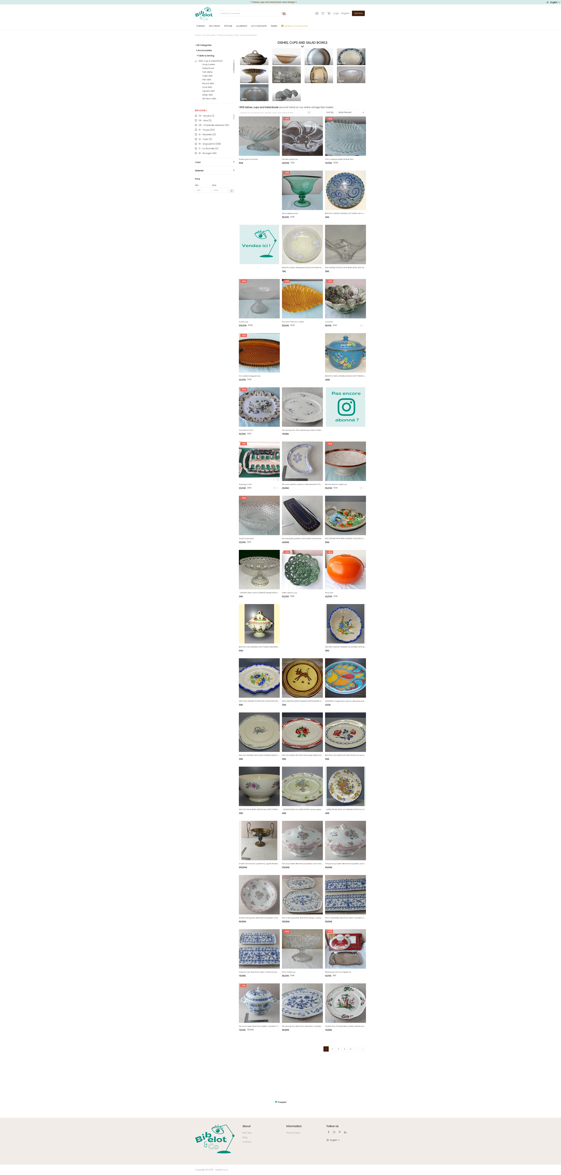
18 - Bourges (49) (208, 153)
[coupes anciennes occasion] (286, 76)
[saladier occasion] (286, 58)
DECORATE (214, 25)
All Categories (204, 45)
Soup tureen (208, 64)
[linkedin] (345, 1132)
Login (336, 13)
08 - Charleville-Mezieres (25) (214, 125)
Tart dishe (207, 72)
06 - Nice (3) (205, 120)
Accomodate (209, 35)
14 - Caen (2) (205, 139)
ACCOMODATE (259, 25)
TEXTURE (228, 25)
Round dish (208, 83)
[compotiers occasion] (254, 76)
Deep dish (207, 94)
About (247, 1126)
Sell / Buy (247, 1132)
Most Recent (345, 112)
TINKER (274, 25)
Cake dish (207, 75)
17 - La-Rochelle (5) (208, 148)
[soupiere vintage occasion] (254, 58)
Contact (247, 1141)
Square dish (208, 91)
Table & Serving (225, 35)
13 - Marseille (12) (207, 134)
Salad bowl (208, 68)
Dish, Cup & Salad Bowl (210, 60)
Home (198, 35)
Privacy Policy (293, 1132)
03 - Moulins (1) (206, 115)
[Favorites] (323, 13)
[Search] (284, 13)
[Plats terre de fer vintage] (319, 76)
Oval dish (207, 87)
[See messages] (317, 13)
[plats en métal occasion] (254, 94)
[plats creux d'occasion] (319, 58)
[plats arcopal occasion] (286, 94)
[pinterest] (340, 1132)
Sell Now (358, 13)
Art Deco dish (209, 98)
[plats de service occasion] (351, 58)
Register (345, 13)
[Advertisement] (214, 239)
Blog (245, 1137)
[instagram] (334, 1132)
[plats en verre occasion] (351, 76)
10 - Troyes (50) (207, 129)
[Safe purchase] (329, 13)
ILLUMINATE (241, 25)
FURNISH (200, 25)
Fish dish (206, 79)
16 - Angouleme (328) (210, 143)
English (554, 2)
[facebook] (329, 1132)
